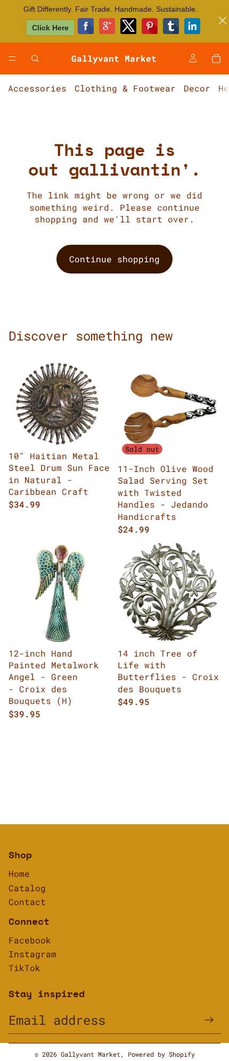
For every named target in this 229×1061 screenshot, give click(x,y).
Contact (27, 901)
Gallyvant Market (90, 1054)
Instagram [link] (32, 953)
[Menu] (12, 58)
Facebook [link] (30, 940)
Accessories (37, 88)
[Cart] (216, 58)
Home (19, 873)
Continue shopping (114, 258)
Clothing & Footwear (125, 88)
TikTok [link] (24, 967)
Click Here (50, 27)
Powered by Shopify (161, 1054)
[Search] (35, 58)
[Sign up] (209, 1020)
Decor (197, 88)
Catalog (27, 887)
